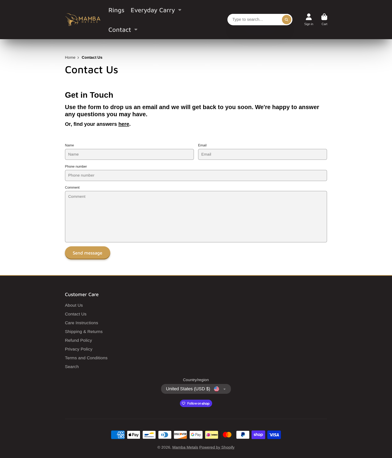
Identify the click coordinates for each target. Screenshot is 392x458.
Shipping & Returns (84, 331)
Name (69, 145)
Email (202, 145)
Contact (119, 29)
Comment (72, 187)
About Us (74, 305)
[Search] (286, 19)
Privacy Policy (78, 349)
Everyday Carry (153, 9)
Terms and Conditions (86, 357)
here (123, 124)
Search (72, 366)
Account (308, 19)
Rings (116, 9)
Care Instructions (81, 322)
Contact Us (76, 314)
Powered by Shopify (217, 447)
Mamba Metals (185, 447)
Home (70, 57)
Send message (87, 253)
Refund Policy (78, 340)
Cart (324, 19)
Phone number (76, 166)
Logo (83, 19)
